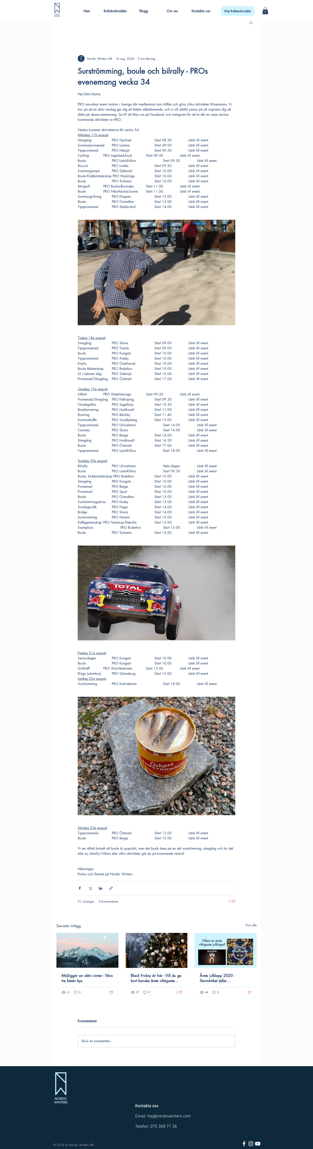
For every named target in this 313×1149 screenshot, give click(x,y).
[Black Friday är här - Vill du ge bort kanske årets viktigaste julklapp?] (157, 950)
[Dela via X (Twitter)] (90, 888)
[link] (265, 10)
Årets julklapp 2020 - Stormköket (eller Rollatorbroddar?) (217, 978)
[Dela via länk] (111, 888)
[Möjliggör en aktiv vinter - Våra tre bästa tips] (87, 950)
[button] (201, 9)
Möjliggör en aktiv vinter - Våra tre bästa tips (87, 978)
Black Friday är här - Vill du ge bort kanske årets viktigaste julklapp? (156, 978)
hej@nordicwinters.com (169, 1116)
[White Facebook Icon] (244, 1143)
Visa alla (251, 925)
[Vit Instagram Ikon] (251, 1143)
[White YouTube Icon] (257, 1143)
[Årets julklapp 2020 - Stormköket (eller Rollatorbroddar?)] (226, 950)
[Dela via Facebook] (80, 888)
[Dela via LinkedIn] (101, 888)
